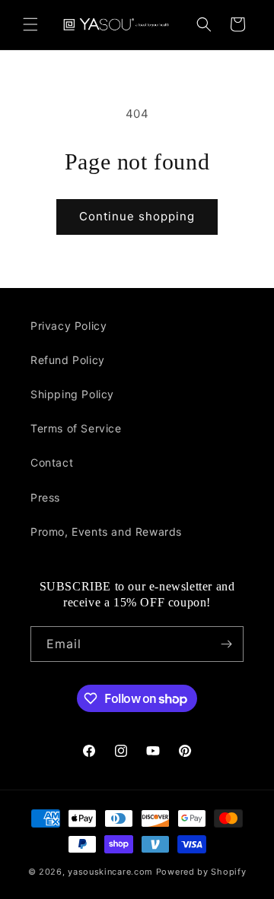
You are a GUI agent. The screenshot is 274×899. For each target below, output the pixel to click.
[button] (30, 24)
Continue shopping (137, 216)
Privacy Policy (68, 325)
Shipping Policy (72, 394)
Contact (51, 462)
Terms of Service (76, 428)
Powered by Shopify (201, 871)
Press (45, 497)
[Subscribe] (226, 644)
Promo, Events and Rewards (106, 531)
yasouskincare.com (110, 871)
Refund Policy (67, 359)
